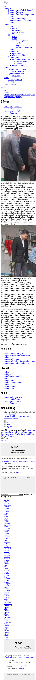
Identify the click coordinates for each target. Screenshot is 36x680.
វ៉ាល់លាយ (14, 39)
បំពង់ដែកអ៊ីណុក (16, 30)
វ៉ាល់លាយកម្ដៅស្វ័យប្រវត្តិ (7, 436)
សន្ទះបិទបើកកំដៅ (20, 63)
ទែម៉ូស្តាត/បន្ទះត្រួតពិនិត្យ (18, 55)
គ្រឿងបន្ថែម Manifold (18, 33)
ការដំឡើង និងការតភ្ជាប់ (18, 65)
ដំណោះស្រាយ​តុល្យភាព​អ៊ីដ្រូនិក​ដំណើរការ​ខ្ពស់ (20, 10)
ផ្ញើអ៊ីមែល (3, 440)
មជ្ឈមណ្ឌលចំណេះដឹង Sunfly (16, 74)
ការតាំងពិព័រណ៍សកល (18, 71)
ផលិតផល (7, 24)
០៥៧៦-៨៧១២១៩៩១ (10, 414)
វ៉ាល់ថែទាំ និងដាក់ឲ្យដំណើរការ (20, 41)
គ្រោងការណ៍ (7, 8)
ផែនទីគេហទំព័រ (25, 432)
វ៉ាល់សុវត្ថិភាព (19, 43)
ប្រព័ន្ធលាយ (11, 49)
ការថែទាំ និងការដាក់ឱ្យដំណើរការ (13, 376)
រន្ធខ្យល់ (18, 45)
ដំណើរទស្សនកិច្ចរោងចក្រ (15, 80)
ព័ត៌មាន (6, 67)
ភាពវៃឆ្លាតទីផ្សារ (16, 76)
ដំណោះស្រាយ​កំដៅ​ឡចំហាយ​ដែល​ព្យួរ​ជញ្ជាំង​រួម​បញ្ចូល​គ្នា (19, 361)
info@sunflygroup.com (11, 418)
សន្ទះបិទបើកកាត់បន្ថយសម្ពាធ (24, 47)
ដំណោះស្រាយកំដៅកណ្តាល (15, 12)
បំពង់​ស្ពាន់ (14, 28)
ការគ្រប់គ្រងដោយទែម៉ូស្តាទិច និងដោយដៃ (23, 59)
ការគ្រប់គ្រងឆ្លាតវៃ (13, 51)
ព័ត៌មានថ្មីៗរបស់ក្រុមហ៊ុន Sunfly (17, 69)
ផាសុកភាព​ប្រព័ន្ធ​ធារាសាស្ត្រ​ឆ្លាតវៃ (17, 18)
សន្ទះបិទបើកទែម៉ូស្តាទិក (22, 61)
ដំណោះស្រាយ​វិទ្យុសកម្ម (14, 57)
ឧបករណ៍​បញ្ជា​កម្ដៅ (17, 53)
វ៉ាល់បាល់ (14, 37)
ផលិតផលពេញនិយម (13, 432)
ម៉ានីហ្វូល (10, 26)
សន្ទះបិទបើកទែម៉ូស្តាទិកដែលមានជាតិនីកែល (22, 434)
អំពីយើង (6, 78)
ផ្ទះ (5, 6)
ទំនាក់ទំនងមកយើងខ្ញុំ (10, 84)
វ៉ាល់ (9, 35)
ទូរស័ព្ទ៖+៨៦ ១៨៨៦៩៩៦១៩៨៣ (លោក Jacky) (17, 416)
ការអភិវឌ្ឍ (11, 82)
